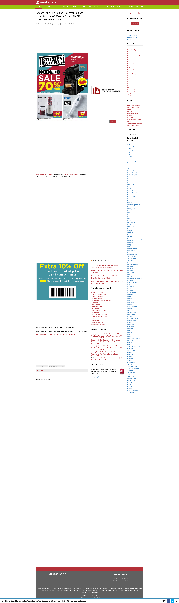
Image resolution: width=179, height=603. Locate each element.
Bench (129, 177)
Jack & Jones (131, 256)
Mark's (129, 284)
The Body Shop (132, 366)
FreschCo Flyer (95, 304)
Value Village (131, 380)
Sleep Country (131, 350)
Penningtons (131, 314)
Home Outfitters (132, 249)
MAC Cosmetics (132, 282)
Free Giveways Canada (134, 80)
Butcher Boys (131, 191)
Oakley (129, 308)
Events (129, 72)
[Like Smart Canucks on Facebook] (133, 12)
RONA (129, 334)
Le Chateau (130, 270)
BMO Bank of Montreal (134, 185)
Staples (129, 356)
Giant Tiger (130, 232)
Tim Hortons (131, 372)
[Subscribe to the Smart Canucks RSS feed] (136, 12)
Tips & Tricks (131, 94)
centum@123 (95, 346)
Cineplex (130, 201)
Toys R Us (130, 376)
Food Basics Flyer (96, 303)
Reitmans (130, 328)
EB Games (130, 221)
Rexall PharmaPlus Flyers (99, 314)
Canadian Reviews (96, 298)
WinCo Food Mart (132, 390)
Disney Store (131, 215)
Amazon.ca (130, 159)
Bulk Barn (130, 189)
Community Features (133, 70)
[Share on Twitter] (172, 601)
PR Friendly (130, 117)
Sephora (129, 342)
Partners (129, 115)
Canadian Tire (131, 195)
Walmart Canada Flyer (98, 324)
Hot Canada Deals (101, 260)
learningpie (94, 352)
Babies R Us (131, 171)
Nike (128, 300)
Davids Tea (130, 211)
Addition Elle (131, 149)
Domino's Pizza (132, 217)
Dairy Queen (131, 209)
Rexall (129, 330)
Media (115, 582)
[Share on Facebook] (168, 601)
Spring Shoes (95, 320)
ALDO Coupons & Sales (98, 293)
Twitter (126, 580)
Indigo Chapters (132, 254)
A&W (128, 169)
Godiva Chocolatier (133, 235)
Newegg (129, 298)
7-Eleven (130, 145)
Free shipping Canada (134, 82)
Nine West (130, 302)
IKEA (128, 253)
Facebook (126, 578)
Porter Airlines (131, 320)
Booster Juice (131, 187)
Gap (128, 229)
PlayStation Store (132, 318)
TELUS (129, 364)
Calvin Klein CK (132, 193)
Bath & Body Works (133, 175)
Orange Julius (131, 312)
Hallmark (130, 240)
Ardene (129, 165)
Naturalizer (130, 294)
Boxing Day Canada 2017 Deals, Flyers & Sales (133, 107)
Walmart (129, 384)
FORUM (66, 7)
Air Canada (130, 153)
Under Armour (131, 378)
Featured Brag (131, 74)
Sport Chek (130, 354)
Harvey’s (130, 242)
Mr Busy (56, 24)
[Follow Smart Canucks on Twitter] (130, 12)
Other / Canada (132, 88)
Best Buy (130, 181)
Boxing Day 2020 (42, 366)
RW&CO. (130, 340)
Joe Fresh (130, 260)
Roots (129, 336)
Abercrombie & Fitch (133, 147)
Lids (128, 274)
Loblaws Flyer (95, 308)
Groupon (130, 236)
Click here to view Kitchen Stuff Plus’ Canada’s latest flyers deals (56, 334)
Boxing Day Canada (97, 296)
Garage (129, 231)
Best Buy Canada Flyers (98, 294)
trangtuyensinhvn (96, 334)
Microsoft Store (132, 292)
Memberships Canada (134, 86)
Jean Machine (131, 258)
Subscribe (135, 23)
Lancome (130, 267)
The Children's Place (133, 368)
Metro (129, 288)
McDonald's (131, 286)
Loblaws (129, 276)
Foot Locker (131, 225)
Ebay (128, 218)
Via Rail (129, 382)
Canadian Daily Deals (68, 24)
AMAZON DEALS (95, 7)
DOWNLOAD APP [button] (136, 7)
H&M (128, 246)
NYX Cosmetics (132, 306)
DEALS (74, 7)
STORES (83, 7)
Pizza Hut (130, 316)
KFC (128, 263)
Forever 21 (130, 227)
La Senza (130, 268)
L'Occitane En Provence (134, 278)
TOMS (129, 374)
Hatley (129, 245)
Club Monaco (131, 203)
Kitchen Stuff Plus (132, 264)
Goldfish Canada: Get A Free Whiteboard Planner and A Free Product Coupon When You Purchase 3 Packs (107, 336)
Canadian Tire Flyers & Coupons (101, 300)
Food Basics (131, 223)
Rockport (130, 332)
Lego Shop (130, 272)
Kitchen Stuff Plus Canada (44, 174)
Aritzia (129, 167)
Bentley (129, 179)
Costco (129, 207)
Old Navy (130, 310)
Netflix (129, 296)
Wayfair (129, 386)
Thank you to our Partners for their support (132, 37)
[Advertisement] (89, 9)
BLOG (38, 7)
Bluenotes (130, 183)
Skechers (130, 348)
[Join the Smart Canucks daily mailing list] (139, 12)
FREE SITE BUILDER (112, 7)
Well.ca (129, 388)
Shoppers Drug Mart (133, 346)
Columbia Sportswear (133, 205)
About (115, 580)
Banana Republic (132, 173)
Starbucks (130, 358)
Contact (129, 111)
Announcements (132, 48)
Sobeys (129, 352)
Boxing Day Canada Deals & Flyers (102, 377)
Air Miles (130, 155)
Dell (128, 213)
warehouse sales (132, 96)
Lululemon (130, 280)
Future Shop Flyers (97, 307)
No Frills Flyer (95, 312)
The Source (130, 370)
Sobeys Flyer (95, 318)
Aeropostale (131, 151)
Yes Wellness (131, 392)
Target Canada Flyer (97, 322)
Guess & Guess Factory (134, 239)
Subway (129, 360)
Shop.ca (129, 344)
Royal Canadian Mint (133, 338)
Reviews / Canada (132, 92)
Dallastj (93, 340)
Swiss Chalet (131, 362)
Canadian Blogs (132, 50)
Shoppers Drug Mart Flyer (99, 316)
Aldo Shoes (130, 157)
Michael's (130, 290)
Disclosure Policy (132, 113)
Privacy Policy (96, 597)
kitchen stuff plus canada (56, 366)
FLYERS (57, 7)
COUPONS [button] (48, 7)
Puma (129, 322)
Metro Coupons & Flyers (98, 310)
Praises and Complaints (134, 90)
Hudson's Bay (131, 250)
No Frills (129, 304)
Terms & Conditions (85, 597)
